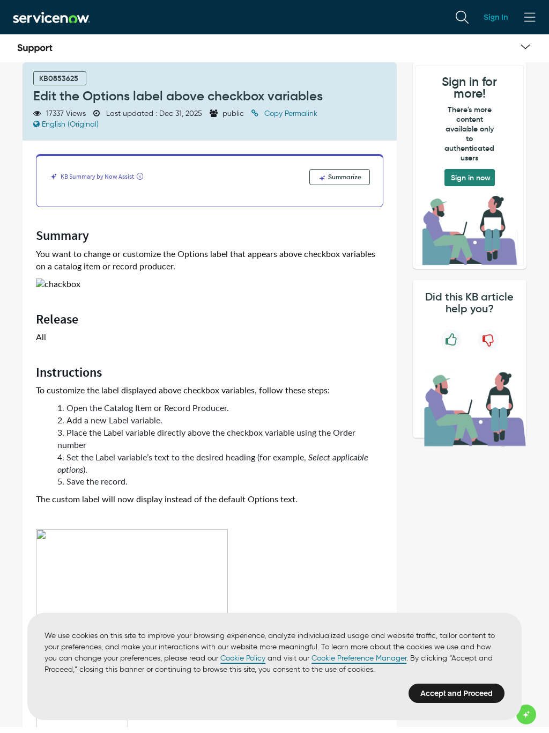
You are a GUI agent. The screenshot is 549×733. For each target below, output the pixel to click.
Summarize (344, 177)
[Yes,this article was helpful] (451, 340)
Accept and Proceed (456, 693)
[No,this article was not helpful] (488, 340)
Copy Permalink (289, 113)
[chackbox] (58, 284)
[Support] (35, 48)
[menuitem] (462, 17)
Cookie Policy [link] (242, 658)
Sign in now (471, 177)
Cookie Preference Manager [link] (358, 658)
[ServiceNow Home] (51, 17)
